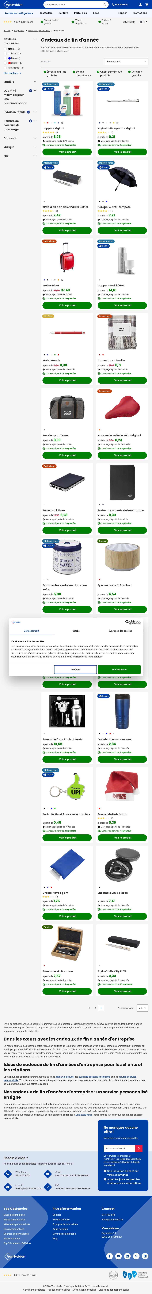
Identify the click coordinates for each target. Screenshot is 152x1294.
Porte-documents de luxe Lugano (121, 510)
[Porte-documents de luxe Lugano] (122, 482)
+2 (62, 280)
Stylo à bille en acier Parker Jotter (65, 207)
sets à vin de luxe (64, 1076)
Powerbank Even (53, 510)
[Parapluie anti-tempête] (122, 179)
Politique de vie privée (59, 1289)
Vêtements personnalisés (17, 1224)
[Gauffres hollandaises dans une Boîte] (67, 557)
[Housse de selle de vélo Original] (122, 407)
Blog (55, 1238)
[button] (34, 39)
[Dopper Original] (67, 100)
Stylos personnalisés (14, 1219)
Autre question (60, 1229)
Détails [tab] (76, 630)
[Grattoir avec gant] (67, 864)
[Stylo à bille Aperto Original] (122, 100)
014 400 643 (121, 4)
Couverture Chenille (111, 360)
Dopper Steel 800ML (111, 285)
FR (144, 22)
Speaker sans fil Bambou (115, 585)
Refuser (75, 669)
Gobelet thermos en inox (114, 739)
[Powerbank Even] (67, 482)
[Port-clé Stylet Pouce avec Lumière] (67, 786)
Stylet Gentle (51, 360)
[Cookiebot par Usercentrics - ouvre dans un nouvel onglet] (128, 622)
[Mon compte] (140, 4)
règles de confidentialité (130, 1159)
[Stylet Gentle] (67, 332)
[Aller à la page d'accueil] (13, 4)
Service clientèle (61, 1219)
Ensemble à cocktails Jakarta (62, 739)
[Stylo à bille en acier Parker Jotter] (67, 179)
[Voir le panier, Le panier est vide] (146, 4)
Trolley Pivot (50, 285)
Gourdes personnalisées (16, 1233)
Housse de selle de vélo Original (119, 435)
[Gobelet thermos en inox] (122, 711)
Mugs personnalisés (14, 1214)
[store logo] (39, 1256)
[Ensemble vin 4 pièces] (122, 864)
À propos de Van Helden (65, 1224)
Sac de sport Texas (55, 435)
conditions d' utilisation (119, 1162)
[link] (84, 1008)
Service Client (129, 22)
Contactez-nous (83, 1114)
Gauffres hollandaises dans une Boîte (64, 587)
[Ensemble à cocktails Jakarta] (67, 711)
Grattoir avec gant (55, 893)
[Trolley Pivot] (67, 257)
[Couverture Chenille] (122, 332)
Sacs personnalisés (14, 1229)
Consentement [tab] (31, 630)
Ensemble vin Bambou (57, 971)
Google (136, 1162)
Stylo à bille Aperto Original (116, 128)
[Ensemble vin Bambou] (67, 943)
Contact (57, 1214)
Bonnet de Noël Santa (113, 814)
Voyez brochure (12, 1238)
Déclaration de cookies (84, 1289)
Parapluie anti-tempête (114, 207)
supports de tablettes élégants (94, 1076)
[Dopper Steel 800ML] (122, 257)
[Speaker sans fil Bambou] (122, 557)
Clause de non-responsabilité (114, 1289)
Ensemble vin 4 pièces (113, 893)
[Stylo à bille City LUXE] (122, 943)
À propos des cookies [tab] (120, 630)
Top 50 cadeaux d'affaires (17, 1243)
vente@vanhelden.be (112, 1219)
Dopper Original (53, 128)
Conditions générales (34, 1289)
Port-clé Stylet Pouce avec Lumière (66, 814)
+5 (62, 123)
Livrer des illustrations (64, 1233)
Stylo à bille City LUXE (112, 971)
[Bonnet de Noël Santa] (122, 786)
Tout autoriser (119, 669)
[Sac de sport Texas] (67, 407)
